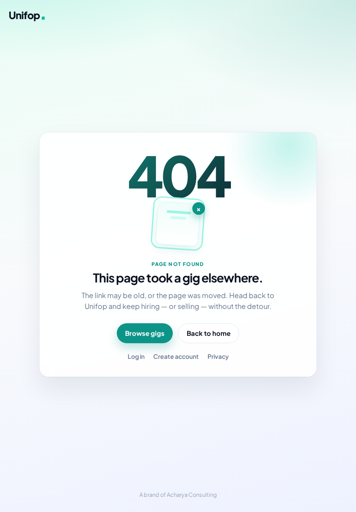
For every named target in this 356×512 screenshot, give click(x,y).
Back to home (209, 333)
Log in (136, 356)
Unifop (24, 15)
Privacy (218, 356)
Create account (176, 356)
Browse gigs (145, 333)
